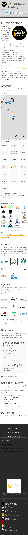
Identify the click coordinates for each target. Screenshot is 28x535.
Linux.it (24, 68)
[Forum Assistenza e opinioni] (3, 518)
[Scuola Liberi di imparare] (3, 522)
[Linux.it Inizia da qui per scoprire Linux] (3, 507)
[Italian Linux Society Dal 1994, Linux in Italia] (3, 503)
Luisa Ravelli (7, 401)
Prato (4, 174)
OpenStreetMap (17, 139)
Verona (23, 181)
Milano (5, 167)
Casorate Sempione (14, 152)
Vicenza (4, 188)
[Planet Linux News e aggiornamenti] (3, 525)
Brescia (4, 152)
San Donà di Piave (4, 181)
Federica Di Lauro (9, 399)
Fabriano (4, 160)
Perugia (23, 167)
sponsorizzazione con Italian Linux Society (13, 322)
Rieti (14, 174)
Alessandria (4, 145)
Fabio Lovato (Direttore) (11, 397)
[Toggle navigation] (3, 9)
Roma (23, 174)
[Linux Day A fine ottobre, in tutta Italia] (3, 514)
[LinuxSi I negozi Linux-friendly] (3, 529)
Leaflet (10, 139)
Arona (14, 145)
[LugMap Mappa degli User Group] (3, 510)
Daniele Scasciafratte (10, 403)
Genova (14, 160)
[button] (23, 136)
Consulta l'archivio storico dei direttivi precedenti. (13, 408)
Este (23, 152)
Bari (23, 145)
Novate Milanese (14, 167)
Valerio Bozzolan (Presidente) (12, 395)
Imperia (23, 160)
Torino (14, 181)
